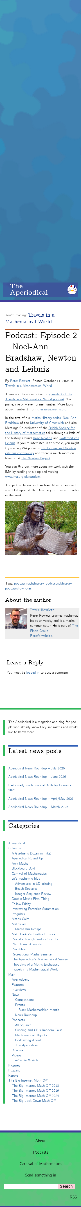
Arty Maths (20, 863)
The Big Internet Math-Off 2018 (35, 1086)
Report (13, 1075)
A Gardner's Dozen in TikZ (31, 853)
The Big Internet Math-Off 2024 (35, 1096)
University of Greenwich (47, 423)
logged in (32, 672)
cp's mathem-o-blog (26, 878)
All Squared (23, 1025)
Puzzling (14, 1070)
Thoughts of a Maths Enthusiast (35, 964)
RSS (73, 1197)
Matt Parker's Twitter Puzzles (33, 934)
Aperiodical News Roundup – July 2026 (36, 768)
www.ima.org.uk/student (22, 477)
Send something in (40, 1175)
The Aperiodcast (27, 1045)
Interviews (19, 990)
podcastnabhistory (59, 583)
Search (66, 1186)
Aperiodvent (20, 979)
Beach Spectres (26, 889)
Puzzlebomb (20, 949)
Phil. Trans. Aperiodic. (27, 944)
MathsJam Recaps (28, 929)
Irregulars (18, 914)
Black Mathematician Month (38, 1010)
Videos (16, 1055)
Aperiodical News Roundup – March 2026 (38, 807)
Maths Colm (20, 919)
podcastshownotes (18, 588)
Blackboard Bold (23, 868)
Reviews (17, 1050)
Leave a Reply (25, 662)
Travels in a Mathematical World (29, 318)
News (15, 995)
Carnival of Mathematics (40, 1163)
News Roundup (26, 1015)
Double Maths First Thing (30, 899)
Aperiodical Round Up (27, 858)
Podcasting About (28, 1040)
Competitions (24, 1000)
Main (11, 975)
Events (20, 1005)
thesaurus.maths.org (51, 409)
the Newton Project (36, 458)
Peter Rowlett (20, 381)
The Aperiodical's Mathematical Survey (40, 959)
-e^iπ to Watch (26, 1060)
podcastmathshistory (29, 583)
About (40, 1141)
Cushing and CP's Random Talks (38, 1030)
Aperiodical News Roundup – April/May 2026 (41, 799)
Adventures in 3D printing (33, 884)
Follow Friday (21, 904)
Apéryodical (16, 843)
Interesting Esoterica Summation (35, 909)
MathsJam (19, 924)
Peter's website (41, 636)
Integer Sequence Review (33, 894)
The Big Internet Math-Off (27, 1080)
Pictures (14, 1065)
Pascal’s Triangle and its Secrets (35, 939)
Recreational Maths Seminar (32, 954)
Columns (14, 848)
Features (18, 985)
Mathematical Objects (31, 1035)
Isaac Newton (42, 438)
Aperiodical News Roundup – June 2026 (37, 777)
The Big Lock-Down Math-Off (34, 1101)
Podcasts (40, 1152)
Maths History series (46, 418)
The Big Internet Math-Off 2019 (35, 1091)
